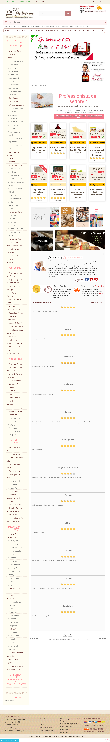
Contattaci (43, 719)
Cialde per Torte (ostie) (14, 153)
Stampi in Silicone (13, 217)
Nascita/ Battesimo (12, 610)
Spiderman (14, 578)
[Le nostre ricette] (42, 242)
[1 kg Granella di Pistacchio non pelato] (39, 131)
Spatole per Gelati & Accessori (15, 331)
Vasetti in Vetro (14, 505)
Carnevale (14, 632)
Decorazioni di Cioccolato (15, 420)
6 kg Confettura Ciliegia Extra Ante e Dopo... (97, 192)
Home (7, 31)
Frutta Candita (14, 398)
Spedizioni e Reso (46, 727)
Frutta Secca (13, 394)
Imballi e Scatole (64, 31)
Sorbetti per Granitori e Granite (14, 341)
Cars (12, 554)
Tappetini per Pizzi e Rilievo (14, 93)
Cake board (15, 481)
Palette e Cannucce (11, 318)
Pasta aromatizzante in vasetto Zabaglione (97, 151)
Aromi (93, 31)
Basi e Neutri (13, 336)
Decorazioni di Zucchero (15, 170)
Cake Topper (13, 98)
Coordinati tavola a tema (15, 590)
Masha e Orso (16, 561)
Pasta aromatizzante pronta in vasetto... (77, 193)
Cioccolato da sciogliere (14, 433)
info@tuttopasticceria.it (17, 719)
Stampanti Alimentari (12, 261)
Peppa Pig (14, 568)
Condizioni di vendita (47, 730)
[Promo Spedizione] (62, 47)
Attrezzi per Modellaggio (14, 69)
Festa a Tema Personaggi (13, 536)
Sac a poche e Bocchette (14, 133)
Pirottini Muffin (14, 454)
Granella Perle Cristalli (15, 190)
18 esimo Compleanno (13, 624)
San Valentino (16, 615)
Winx (12, 585)
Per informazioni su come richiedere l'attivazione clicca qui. (78, 117)
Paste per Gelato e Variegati (15, 288)
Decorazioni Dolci (66, 726)
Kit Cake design (16, 61)
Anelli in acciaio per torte (15, 110)
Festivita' (12, 629)
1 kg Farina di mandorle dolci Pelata (39, 192)
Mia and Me (15, 565)
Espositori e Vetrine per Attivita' (14, 244)
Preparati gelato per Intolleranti (14, 281)
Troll (12, 582)
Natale (100, 31)
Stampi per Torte (15, 212)
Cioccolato (12, 415)
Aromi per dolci (14, 381)
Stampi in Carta (16, 229)
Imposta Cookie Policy (9, 740)
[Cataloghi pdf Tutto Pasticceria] (45, 217)
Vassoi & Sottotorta (12, 486)
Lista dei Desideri (92, 2)
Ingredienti (50, 31)
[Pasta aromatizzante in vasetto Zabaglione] (97, 131)
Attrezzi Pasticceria (16, 105)
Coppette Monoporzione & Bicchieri (13, 498)
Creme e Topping (15, 408)
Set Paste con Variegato (13, 294)
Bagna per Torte (14, 384)
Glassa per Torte (15, 411)
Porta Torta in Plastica (13, 449)
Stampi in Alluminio (13, 224)
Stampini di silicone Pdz (14, 86)
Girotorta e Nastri (15, 471)
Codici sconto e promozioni (69, 724)
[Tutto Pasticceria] (20, 13)
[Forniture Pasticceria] (79, 241)
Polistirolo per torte (13, 466)
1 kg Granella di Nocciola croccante (58, 192)
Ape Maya (14, 544)
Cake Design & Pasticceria (22, 31)
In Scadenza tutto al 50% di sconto (15, 668)
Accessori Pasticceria (13, 116)
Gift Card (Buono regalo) (14, 661)
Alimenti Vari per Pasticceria (14, 375)
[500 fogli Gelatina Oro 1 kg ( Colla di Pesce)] (78, 131)
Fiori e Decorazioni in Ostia (14, 205)
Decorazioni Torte (15, 165)
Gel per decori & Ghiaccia (16, 183)
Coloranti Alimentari (11, 160)
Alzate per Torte (14, 51)
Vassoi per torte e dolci (15, 476)
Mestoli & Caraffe (15, 323)
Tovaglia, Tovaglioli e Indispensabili (15, 510)
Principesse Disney (14, 573)
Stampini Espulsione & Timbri (13, 78)
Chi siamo (43, 722)
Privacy (42, 725)
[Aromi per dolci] (93, 77)
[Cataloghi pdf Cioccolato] (82, 217)
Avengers (14, 541)
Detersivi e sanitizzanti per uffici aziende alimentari (15, 518)
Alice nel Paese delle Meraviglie (15, 549)
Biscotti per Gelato (16, 313)
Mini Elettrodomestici (13, 352)
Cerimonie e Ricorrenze (12, 597)
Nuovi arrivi (39, 85)
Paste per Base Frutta (14, 301)
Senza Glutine (14, 256)
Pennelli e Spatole (13, 127)
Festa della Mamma (13, 648)
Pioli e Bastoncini (15, 491)
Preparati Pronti (15, 364)
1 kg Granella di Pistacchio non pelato (39, 150)
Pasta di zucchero (15, 101)
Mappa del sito (65, 732)
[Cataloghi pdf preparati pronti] (67, 217)
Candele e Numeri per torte (15, 654)
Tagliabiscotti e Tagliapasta (15, 140)
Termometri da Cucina (15, 147)
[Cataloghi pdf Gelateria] (97, 217)
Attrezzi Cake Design (13, 56)
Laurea (13, 619)
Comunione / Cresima (14, 603)
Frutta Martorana (81, 31)
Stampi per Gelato (15, 326)
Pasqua (13, 642)
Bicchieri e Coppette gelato (13, 308)
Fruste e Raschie (17, 122)
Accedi (102, 2)
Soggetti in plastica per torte (15, 197)
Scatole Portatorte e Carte (15, 459)
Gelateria (39, 31)
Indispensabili (14, 347)
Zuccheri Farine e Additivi (14, 403)
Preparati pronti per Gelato (14, 274)
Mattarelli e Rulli (16, 64)
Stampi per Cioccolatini (13, 426)
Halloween (14, 636)
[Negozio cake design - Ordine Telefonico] (93, 66)
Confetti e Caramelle (11, 389)
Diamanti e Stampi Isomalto (15, 177)
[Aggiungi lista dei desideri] (40, 137)
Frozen (13, 558)
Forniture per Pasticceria (13, 250)
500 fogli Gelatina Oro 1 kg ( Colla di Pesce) (78, 150)
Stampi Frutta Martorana (14, 234)
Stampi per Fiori (14, 239)
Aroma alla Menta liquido (58, 148)
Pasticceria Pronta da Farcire (15, 369)
